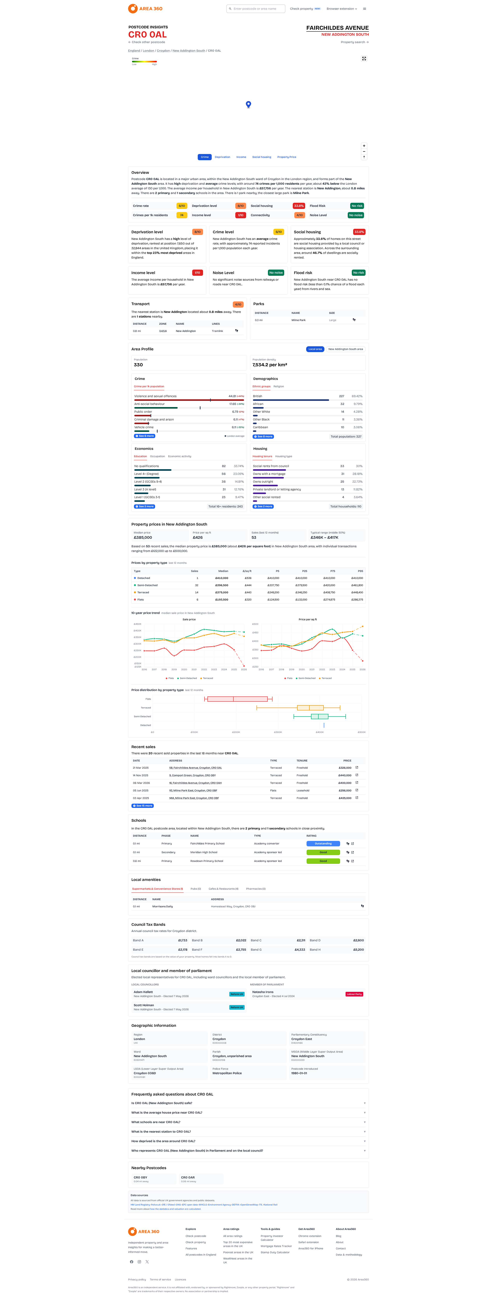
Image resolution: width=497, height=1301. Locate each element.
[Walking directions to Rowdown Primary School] (347, 861)
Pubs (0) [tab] (196, 888)
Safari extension (308, 1242)
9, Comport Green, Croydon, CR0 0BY (192, 775)
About (339, 1242)
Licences (180, 1279)
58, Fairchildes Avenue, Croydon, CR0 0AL (195, 767)
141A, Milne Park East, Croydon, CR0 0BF (194, 798)
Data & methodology (349, 1254)
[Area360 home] (145, 8)
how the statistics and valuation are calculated (175, 1209)
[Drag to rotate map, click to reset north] (364, 157)
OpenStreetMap (249, 1204)
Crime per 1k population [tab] (149, 386)
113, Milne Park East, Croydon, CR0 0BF (193, 790)
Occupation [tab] (157, 456)
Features (191, 1248)
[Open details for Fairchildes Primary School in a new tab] (352, 843)
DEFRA (235, 1204)
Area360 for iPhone (310, 1248)
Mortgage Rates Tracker (276, 1246)
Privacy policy (137, 1279)
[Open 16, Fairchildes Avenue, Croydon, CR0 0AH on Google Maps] (356, 783)
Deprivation (222, 157)
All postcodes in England (201, 1254)
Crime (205, 157)
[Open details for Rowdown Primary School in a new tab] (352, 861)
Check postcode (196, 1236)
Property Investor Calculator (272, 1238)
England (134, 50)
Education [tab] (140, 456)
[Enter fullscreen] (364, 58)
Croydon (163, 50)
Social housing (261, 157)
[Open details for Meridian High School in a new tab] (352, 852)
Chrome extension (309, 1236)
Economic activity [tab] (179, 456)
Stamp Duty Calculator (275, 1252)
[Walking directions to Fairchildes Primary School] (347, 843)
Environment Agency (219, 1204)
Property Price (286, 157)
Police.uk (156, 1204)
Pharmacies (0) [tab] (256, 888)
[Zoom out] (364, 151)
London (148, 50)
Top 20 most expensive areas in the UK (238, 1244)
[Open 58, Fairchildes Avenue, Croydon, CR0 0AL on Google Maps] (356, 768)
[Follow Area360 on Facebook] (131, 1261)
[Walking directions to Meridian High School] (347, 852)
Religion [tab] (279, 386)
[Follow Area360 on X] (147, 1261)
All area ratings (232, 1236)
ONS (178, 1204)
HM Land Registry (140, 1204)
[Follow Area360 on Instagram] (139, 1261)
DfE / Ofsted (168, 1204)
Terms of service (160, 1279)
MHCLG (203, 1204)
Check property (196, 1242)
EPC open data (190, 1204)
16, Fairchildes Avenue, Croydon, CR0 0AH (195, 783)
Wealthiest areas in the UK (237, 1260)
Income (241, 157)
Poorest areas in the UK (238, 1252)
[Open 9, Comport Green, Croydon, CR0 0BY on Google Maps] (356, 775)
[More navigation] (364, 8)
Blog (338, 1236)
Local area (315, 349)
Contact (341, 1248)
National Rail (270, 1204)
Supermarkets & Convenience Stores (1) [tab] (157, 888)
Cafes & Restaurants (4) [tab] (223, 888)
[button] (248, 105)
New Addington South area (345, 349)
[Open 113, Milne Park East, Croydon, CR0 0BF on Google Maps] (356, 790)
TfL (260, 1204)
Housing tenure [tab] (262, 456)
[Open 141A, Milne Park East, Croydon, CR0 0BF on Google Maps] (356, 798)
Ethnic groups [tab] (261, 386)
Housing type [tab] (283, 456)
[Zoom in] (364, 146)
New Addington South (189, 50)
